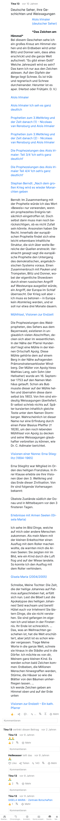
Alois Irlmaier (20, 97)
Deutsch (49, 819)
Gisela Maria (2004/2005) (29, 577)
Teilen (25, 763)
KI (45, 713)
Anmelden (27, 819)
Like (14, 763)
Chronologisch (16, 819)
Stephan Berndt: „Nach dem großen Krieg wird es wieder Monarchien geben (33, 187)
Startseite (5, 819)
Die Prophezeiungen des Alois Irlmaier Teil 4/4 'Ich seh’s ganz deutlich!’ (33, 171)
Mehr (56, 713)
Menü (57, 819)
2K (35, 713)
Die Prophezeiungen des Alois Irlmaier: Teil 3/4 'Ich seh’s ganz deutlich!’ (33, 155)
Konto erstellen (39, 819)
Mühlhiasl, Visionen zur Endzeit (32, 314)
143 (37, 763)
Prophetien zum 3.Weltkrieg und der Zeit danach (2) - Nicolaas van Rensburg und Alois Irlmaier (33, 138)
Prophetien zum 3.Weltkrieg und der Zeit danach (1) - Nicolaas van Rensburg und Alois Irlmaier (33, 122)
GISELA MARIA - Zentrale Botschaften (30, 799)
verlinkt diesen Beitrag (21, 729)
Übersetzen (40, 713)
